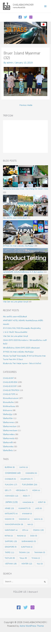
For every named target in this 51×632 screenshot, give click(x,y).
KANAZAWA (28, 502)
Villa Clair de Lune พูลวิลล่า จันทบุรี (15, 302)
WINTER (26, 564)
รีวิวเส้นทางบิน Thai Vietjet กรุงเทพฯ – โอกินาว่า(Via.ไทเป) (22, 363)
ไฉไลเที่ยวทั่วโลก (8, 418)
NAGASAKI (24, 519)
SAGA (33, 536)
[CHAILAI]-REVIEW (10, 382)
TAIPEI (9, 552)
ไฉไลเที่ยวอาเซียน (8, 447)
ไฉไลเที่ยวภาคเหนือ (8, 438)
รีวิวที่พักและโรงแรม (9, 406)
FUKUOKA (11, 484)
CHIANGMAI (13, 473)
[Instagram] (31, 17)
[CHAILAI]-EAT (8, 378)
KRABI (9, 508)
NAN (30, 524)
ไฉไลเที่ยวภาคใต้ (8, 443)
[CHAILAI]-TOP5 (9, 394)
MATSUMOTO (11, 514)
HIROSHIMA (22, 490)
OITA (25, 530)
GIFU (8, 490)
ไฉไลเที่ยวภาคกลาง (9, 422)
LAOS (38, 508)
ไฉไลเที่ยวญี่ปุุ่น (7, 414)
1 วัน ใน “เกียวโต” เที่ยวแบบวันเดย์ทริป (15, 332)
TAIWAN (24, 552)
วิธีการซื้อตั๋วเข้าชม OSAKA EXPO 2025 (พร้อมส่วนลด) (21, 348)
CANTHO (23, 467)
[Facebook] (20, 17)
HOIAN (36, 490)
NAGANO (9, 519)
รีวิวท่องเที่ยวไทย (8, 402)
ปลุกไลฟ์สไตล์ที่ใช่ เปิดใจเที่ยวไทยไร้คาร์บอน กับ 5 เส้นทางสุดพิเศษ (23, 272)
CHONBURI (10, 479)
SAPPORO (11, 541)
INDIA (26, 496)
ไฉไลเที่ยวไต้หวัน (8, 450)
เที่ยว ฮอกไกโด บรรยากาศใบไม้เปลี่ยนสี (15, 218)
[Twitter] (25, 17)
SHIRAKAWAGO (29, 541)
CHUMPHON (27, 479)
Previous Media (25, 105)
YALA (40, 564)
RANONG (21, 536)
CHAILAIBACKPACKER (23, 4)
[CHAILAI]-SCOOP (10, 386)
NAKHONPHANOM (14, 524)
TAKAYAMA (39, 552)
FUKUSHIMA (29, 484)
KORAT (42, 502)
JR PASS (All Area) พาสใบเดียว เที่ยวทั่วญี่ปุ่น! (18, 246)
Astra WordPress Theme (32, 626)
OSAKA (38, 530)
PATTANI (9, 536)
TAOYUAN (10, 558)
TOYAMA (36, 558)
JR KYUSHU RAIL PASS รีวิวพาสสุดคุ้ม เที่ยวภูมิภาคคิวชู (22, 328)
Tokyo (23, 558)
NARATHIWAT (11, 530)
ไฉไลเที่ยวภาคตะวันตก (9, 426)
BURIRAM (10, 467)
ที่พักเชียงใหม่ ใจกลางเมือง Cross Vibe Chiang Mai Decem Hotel (25, 189)
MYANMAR (27, 514)
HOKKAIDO (11, 496)
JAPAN (11, 502)
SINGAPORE (11, 547)
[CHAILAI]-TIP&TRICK (11, 390)
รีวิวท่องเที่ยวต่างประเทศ (10, 398)
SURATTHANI (26, 547)
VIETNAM (11, 563)
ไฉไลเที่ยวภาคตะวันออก (10, 431)
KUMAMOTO (25, 508)
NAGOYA (38, 519)
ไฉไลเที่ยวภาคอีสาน (9, 434)
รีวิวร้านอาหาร (7, 410)
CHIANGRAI (31, 473)
